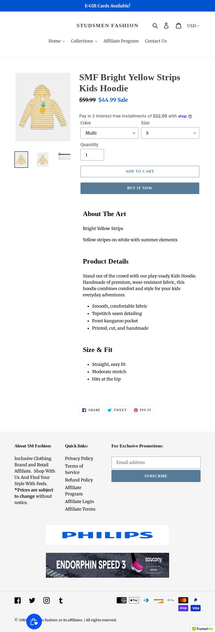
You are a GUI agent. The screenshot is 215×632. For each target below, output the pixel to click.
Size (145, 122)
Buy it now (139, 188)
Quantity (89, 144)
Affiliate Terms (80, 509)
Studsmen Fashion (107, 25)
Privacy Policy (79, 458)
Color (85, 122)
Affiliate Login (79, 501)
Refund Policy (79, 480)
